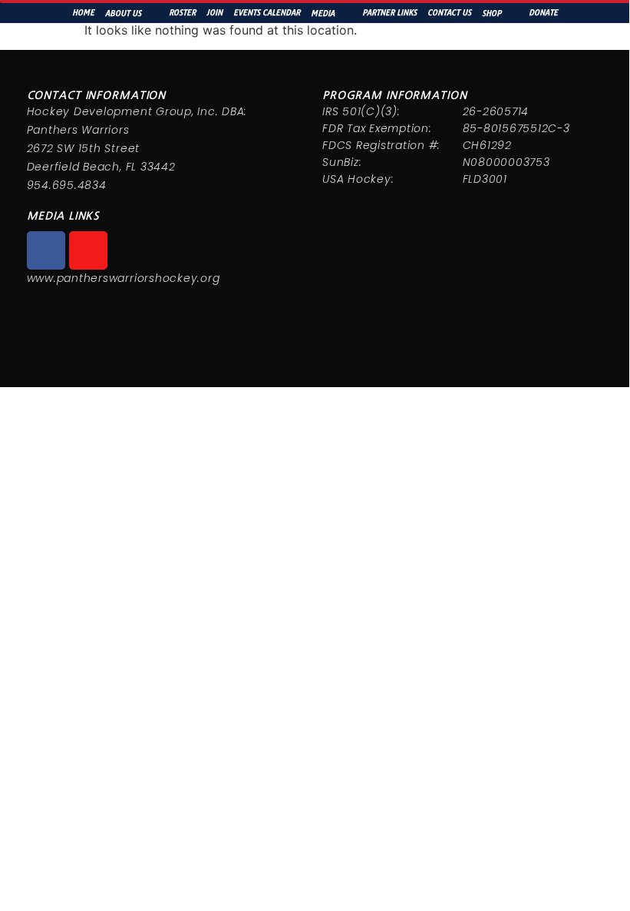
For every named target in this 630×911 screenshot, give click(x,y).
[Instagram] (88, 250)
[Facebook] (46, 250)
